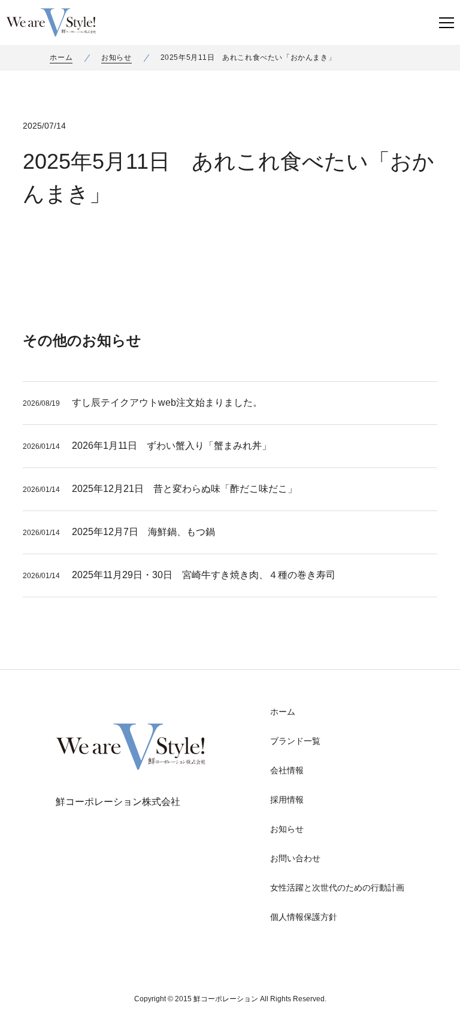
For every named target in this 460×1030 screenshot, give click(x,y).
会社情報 (287, 770)
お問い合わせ (295, 858)
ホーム (61, 57)
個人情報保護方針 (303, 917)
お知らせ (116, 57)
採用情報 (287, 799)
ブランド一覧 (295, 741)
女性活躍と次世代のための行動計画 (337, 887)
